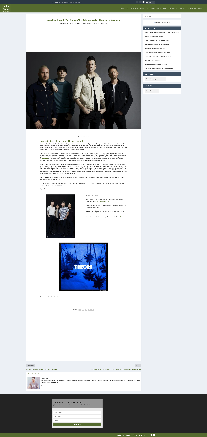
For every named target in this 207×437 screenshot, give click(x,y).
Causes (200, 8)
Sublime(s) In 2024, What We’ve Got (154, 36)
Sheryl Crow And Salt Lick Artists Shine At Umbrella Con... (75, 2)
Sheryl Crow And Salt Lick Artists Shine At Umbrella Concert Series (162, 32)
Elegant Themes (62, 435)
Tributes (182, 8)
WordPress (77, 435)
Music (142, 8)
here (121, 217)
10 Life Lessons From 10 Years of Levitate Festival (158, 52)
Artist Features (132, 8)
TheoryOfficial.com (102, 213)
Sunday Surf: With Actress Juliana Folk (155, 48)
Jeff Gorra (70, 23)
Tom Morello (44, 158)
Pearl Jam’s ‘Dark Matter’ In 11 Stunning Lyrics (157, 40)
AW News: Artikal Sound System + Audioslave (156, 64)
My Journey (192, 8)
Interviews (173, 8)
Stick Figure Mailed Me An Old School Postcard (157, 44)
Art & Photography (154, 8)
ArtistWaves (96, 23)
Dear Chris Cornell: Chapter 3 (152, 60)
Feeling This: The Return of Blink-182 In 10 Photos (158, 56)
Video (165, 8)
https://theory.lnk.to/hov (101, 201)
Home (122, 8)
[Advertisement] (74, 40)
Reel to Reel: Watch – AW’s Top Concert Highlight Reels (159, 68)
